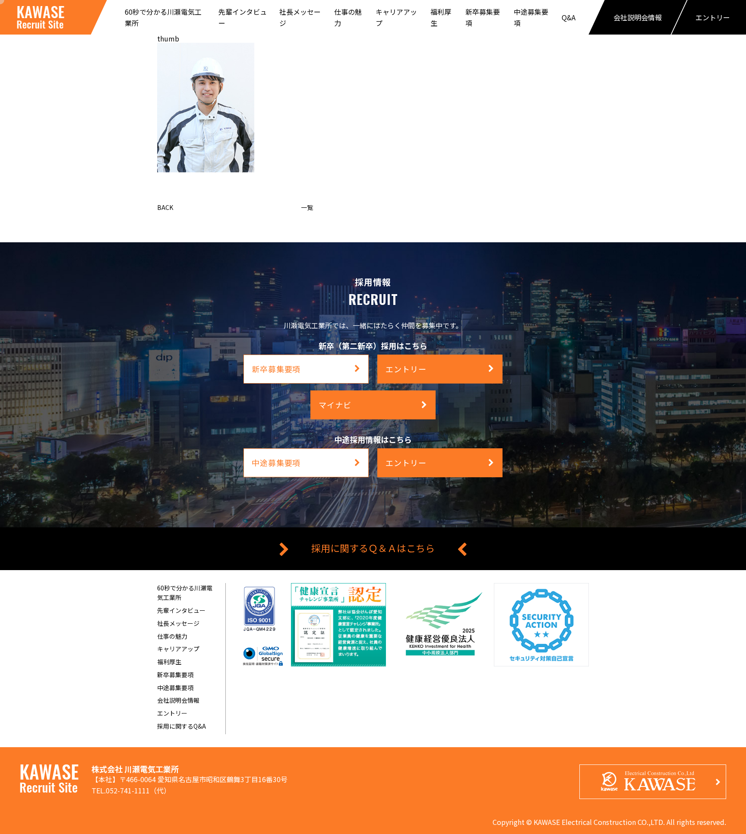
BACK (165, 207)
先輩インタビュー (181, 610)
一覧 (307, 207)
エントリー (172, 713)
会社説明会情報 (178, 700)
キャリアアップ (178, 648)
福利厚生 (169, 661)
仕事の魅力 (172, 636)
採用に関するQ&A (181, 726)
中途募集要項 (175, 687)
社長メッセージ (178, 623)
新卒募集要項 (175, 674)
